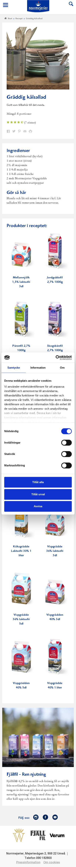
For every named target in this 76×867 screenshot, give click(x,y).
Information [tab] (38, 367)
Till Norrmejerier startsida (38, 6)
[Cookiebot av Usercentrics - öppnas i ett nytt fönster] (55, 357)
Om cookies (51, 862)
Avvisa (38, 506)
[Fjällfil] (38, 835)
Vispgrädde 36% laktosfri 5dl (21, 619)
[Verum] (57, 835)
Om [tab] (62, 367)
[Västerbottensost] (18, 835)
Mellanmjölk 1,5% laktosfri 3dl (21, 282)
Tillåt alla (38, 482)
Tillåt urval (38, 494)
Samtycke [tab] (13, 367)
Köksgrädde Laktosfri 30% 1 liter (21, 551)
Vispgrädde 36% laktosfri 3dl (54, 551)
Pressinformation (28, 862)
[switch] (66, 442)
